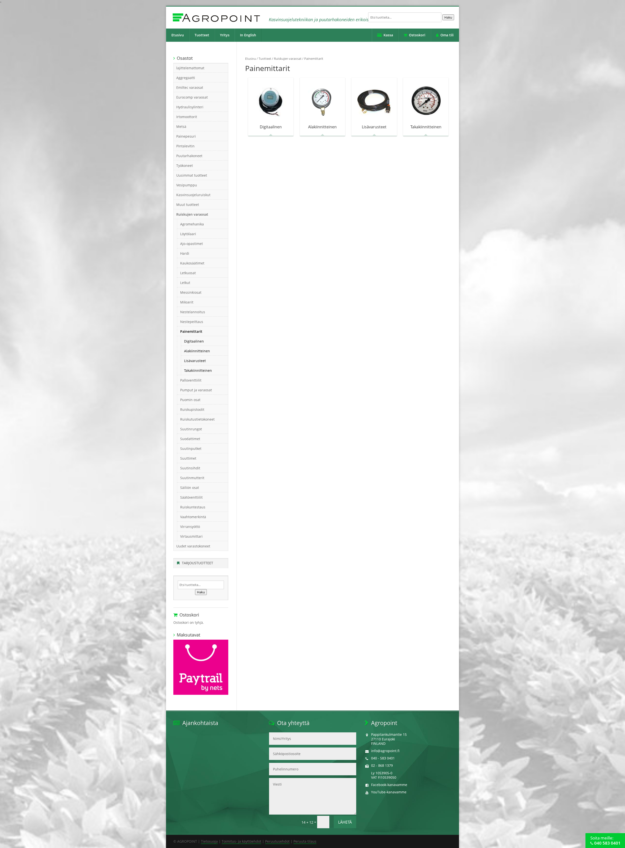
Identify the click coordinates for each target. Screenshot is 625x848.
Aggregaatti (185, 77)
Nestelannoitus (192, 312)
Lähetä (345, 822)
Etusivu (177, 35)
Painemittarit (191, 331)
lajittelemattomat (190, 68)
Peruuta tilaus (304, 841)
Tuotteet (202, 35)
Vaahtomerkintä (193, 517)
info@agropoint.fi (385, 750)
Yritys (224, 35)
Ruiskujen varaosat (288, 58)
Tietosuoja (209, 841)
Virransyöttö (190, 526)
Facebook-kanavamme (389, 784)
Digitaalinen (194, 341)
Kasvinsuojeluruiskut (193, 194)
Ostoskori (417, 35)
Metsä (181, 126)
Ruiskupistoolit (192, 409)
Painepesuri (186, 136)
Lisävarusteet (195, 360)
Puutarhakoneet (189, 155)
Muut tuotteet (187, 204)
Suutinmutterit (192, 477)
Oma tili (447, 35)
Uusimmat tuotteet (191, 175)
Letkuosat (188, 273)
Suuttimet (188, 458)
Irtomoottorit (186, 116)
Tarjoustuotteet (197, 563)
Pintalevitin (185, 146)
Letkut (185, 282)
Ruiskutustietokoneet (197, 419)
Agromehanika (192, 224)
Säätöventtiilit (191, 497)
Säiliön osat (189, 487)
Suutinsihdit (190, 468)
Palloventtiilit (190, 380)
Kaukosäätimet (192, 263)
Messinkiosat (190, 292)
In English (248, 35)
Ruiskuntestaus (192, 507)
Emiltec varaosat (189, 87)
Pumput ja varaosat (196, 390)
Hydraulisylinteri (189, 107)
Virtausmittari (191, 536)
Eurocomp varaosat (192, 97)
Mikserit (186, 302)
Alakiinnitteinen (197, 351)
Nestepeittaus (191, 321)
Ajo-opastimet (191, 243)
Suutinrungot (191, 429)
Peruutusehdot (277, 841)
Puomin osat (190, 399)
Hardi (184, 253)
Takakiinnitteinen (198, 370)
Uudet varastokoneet (193, 546)
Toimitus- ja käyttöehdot (241, 841)
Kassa (388, 35)
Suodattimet (190, 438)
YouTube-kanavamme (388, 792)
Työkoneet (184, 165)
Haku (448, 17)
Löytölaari (188, 234)
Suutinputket (190, 448)
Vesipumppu (186, 185)
